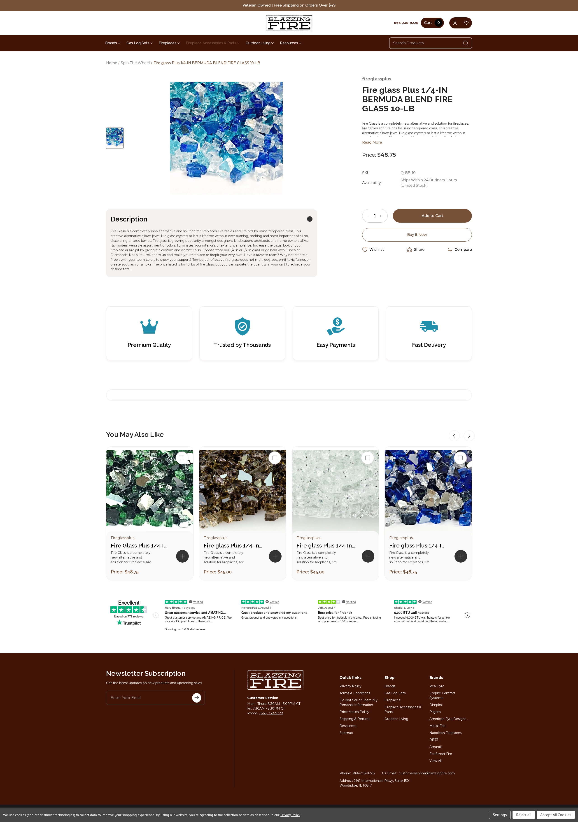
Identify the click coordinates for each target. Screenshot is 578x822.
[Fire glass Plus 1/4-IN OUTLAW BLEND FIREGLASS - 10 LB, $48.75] (428, 493)
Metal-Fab (437, 726)
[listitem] (149, 513)
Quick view (182, 472)
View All (435, 761)
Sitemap (346, 733)
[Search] (465, 43)
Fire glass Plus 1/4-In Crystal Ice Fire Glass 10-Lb (325, 545)
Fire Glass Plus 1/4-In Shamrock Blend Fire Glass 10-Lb (140, 545)
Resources (289, 43)
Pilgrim (435, 712)
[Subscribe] (196, 698)
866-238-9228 (364, 773)
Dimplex (436, 705)
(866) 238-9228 (271, 713)
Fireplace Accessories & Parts (211, 43)
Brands (111, 43)
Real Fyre (436, 686)
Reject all (523, 814)
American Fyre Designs (447, 719)
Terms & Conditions (355, 693)
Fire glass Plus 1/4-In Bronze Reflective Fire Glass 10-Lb (233, 545)
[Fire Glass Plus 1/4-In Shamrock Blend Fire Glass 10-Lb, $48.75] (149, 493)
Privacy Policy (350, 686)
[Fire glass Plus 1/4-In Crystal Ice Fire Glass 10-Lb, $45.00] (335, 493)
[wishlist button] (466, 23)
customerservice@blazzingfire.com (427, 773)
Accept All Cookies (555, 814)
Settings (500, 814)
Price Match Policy (354, 712)
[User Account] (455, 23)
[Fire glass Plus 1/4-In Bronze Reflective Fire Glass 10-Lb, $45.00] (242, 493)
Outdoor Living (258, 43)
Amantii (435, 747)
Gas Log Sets (137, 43)
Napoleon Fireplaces (445, 733)
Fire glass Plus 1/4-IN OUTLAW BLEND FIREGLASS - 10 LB (418, 545)
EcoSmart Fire (440, 754)
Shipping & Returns (355, 719)
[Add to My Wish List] (182, 486)
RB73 (433, 740)
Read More (372, 142)
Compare (463, 249)
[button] (454, 435)
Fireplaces (167, 43)
